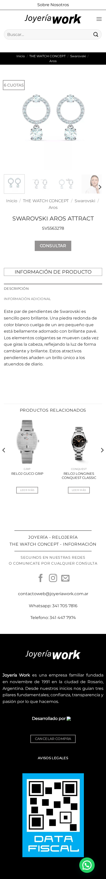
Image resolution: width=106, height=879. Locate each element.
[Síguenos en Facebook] (41, 578)
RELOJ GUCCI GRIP (27, 473)
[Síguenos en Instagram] (53, 578)
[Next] (93, 121)
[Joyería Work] (53, 19)
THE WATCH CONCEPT (47, 56)
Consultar (53, 245)
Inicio (20, 56)
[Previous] (12, 121)
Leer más (27, 490)
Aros (53, 61)
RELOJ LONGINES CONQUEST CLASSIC (79, 475)
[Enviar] (96, 34)
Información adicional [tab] (27, 299)
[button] (99, 19)
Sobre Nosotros (53, 4)
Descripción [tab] (16, 289)
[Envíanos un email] (65, 578)
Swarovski (78, 56)
